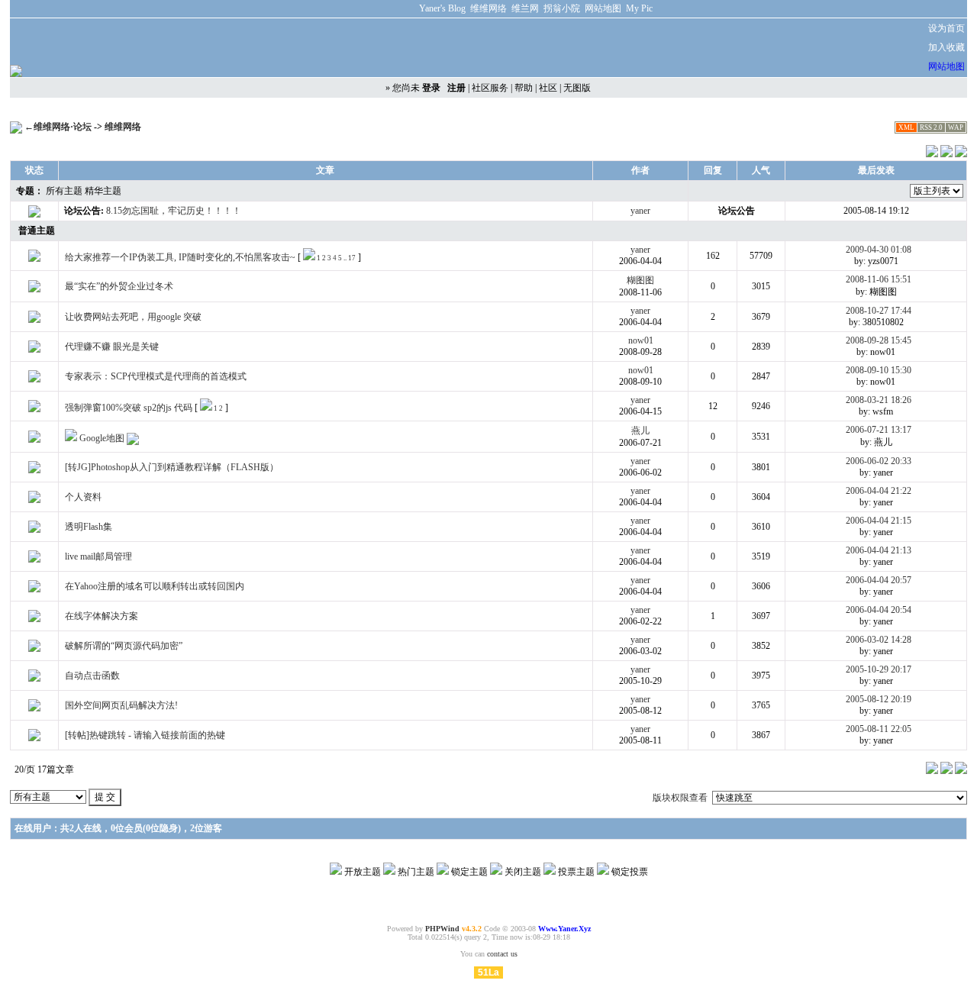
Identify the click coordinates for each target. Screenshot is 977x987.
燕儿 (640, 430)
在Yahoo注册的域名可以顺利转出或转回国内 (154, 586)
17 (352, 258)
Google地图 (101, 438)
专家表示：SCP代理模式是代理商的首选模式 (156, 376)
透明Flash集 (88, 526)
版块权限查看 (680, 797)
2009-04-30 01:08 (878, 249)
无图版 (577, 87)
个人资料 (83, 497)
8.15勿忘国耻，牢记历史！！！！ (173, 210)
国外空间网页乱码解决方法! (121, 705)
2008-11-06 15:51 (878, 279)
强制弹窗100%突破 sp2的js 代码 (128, 407)
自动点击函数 (92, 675)
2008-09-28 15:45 (878, 340)
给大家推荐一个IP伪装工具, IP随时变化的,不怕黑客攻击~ (180, 257)
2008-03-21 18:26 (878, 400)
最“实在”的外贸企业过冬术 (119, 286)
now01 (640, 340)
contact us (502, 954)
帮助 (523, 87)
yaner (640, 210)
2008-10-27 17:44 (878, 310)
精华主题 (103, 190)
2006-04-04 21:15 (878, 520)
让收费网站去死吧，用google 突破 (133, 316)
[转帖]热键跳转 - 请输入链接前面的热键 (145, 735)
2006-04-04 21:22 (878, 490)
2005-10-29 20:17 (878, 669)
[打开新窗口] (34, 258)
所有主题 (64, 190)
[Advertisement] (693, 48)
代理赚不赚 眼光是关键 (112, 346)
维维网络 (123, 126)
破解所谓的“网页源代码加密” (123, 645)
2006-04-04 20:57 (878, 580)
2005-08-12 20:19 (878, 699)
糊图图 (640, 280)
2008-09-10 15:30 (878, 370)
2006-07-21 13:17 (878, 429)
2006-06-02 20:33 (878, 461)
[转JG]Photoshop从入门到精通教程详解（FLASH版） (172, 467)
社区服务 (490, 87)
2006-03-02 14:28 (878, 639)
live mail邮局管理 (98, 556)
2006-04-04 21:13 (878, 550)
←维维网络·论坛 (58, 126)
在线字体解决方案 (101, 616)
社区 (548, 87)
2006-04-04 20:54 (878, 610)
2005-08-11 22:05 (878, 729)
